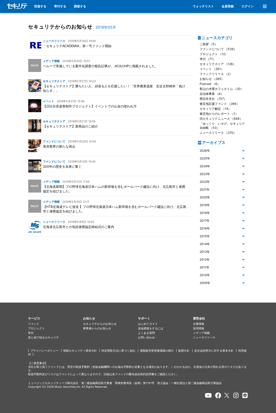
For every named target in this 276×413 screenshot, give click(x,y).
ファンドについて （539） (218, 49)
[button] (223, 151)
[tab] (223, 151)
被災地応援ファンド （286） (219, 103)
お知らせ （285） (212, 79)
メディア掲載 (201, 333)
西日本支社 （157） (213, 98)
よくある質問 (146, 333)
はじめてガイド (148, 323)
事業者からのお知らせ (97, 328)
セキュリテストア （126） (218, 64)
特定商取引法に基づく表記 (118, 350)
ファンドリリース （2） (216, 74)
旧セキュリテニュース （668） (221, 118)
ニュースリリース (204, 337)
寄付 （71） (208, 59)
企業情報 (198, 323)
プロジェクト (36, 328)
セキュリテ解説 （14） (215, 108)
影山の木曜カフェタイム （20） (221, 89)
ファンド (33, 323)
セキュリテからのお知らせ (60, 27)
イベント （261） (212, 69)
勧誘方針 (184, 350)
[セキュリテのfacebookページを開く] (218, 395)
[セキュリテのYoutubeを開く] (208, 395)
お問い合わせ (146, 337)
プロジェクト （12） (214, 54)
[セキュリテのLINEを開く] (245, 395)
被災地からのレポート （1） (219, 113)
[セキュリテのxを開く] (227, 395)
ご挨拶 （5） (209, 44)
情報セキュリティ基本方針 (80, 350)
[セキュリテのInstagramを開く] (236, 395)
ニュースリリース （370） (218, 132)
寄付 (31, 333)
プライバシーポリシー (44, 350)
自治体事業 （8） (212, 94)
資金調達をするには (150, 328)
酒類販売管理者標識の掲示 (157, 350)
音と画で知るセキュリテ (43, 337)
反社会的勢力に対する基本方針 (214, 350)
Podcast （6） (210, 84)
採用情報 (198, 328)
